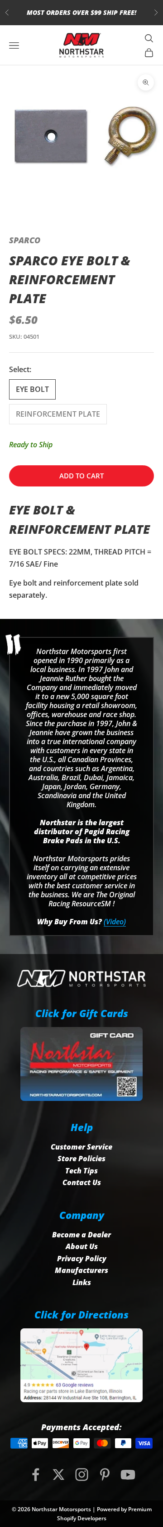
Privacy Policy (81, 1258)
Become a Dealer (81, 1235)
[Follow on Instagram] (82, 1474)
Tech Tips (81, 1171)
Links (81, 1282)
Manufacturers (81, 1270)
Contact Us (81, 1182)
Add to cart (81, 475)
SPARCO (24, 240)
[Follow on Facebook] (35, 1474)
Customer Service (81, 1147)
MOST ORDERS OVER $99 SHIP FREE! (81, 12)
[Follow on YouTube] (128, 1474)
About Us (82, 1246)
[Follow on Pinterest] (105, 1474)
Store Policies (81, 1158)
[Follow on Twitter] (59, 1474)
